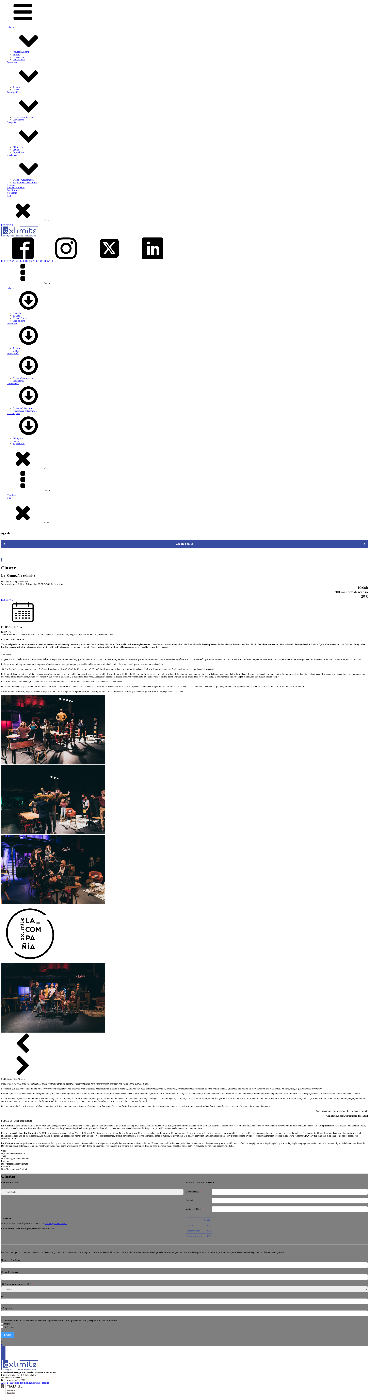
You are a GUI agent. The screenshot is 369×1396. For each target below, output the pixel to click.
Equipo (16, 149)
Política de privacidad (22, 1383)
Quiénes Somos (20, 57)
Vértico (16, 89)
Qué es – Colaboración (23, 180)
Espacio (16, 54)
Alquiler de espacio (16, 187)
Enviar (7, 1335)
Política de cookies (40, 1383)
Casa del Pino (19, 59)
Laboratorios (18, 119)
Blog (9, 195)
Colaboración (13, 155)
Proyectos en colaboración (25, 182)
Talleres (16, 87)
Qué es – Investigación (23, 117)
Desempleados (192, 1191)
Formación (12, 62)
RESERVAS (7, 225)
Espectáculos (19, 152)
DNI (3, 1296)
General (189, 1200)
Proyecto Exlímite (21, 52)
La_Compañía (13, 413)
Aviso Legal (6, 1383)
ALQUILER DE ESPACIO (26, 261)
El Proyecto (18, 147)
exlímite (10, 27)
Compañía (11, 122)
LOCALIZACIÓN (47, 261)
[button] (184, 611)
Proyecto (17, 313)
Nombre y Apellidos (10, 1260)
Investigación (13, 92)
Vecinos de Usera (194, 1209)
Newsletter (12, 193)
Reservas (11, 185)
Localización (13, 190)
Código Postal (7, 1308)
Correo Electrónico (9, 1272)
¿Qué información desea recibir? (16, 1284)
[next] (364, 544)
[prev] (4, 544)
